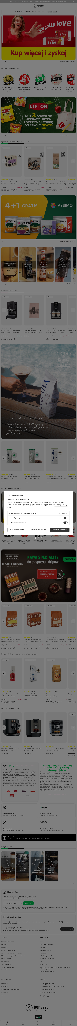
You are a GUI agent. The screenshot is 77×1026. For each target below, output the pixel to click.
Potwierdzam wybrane (17, 530)
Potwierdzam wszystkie (59, 530)
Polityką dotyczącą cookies (55, 502)
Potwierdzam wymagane (38, 530)
